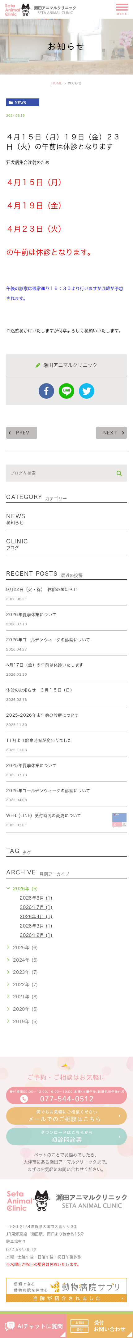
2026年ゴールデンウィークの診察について (48, 640)
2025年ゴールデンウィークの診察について (48, 791)
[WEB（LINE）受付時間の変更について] (119, 820)
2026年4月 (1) (36, 916)
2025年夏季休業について (31, 766)
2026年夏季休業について (31, 615)
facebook (46, 391)
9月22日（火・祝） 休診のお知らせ (41, 589)
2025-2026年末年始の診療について (42, 715)
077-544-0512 (21, 1249)
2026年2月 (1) (36, 935)
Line (66, 391)
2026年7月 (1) (36, 907)
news (20, 102)
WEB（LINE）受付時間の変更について (43, 816)
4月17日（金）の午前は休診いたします (45, 665)
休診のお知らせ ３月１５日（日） (40, 690)
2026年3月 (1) (36, 926)
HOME (56, 83)
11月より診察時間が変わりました (39, 740)
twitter (86, 391)
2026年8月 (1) (36, 898)
